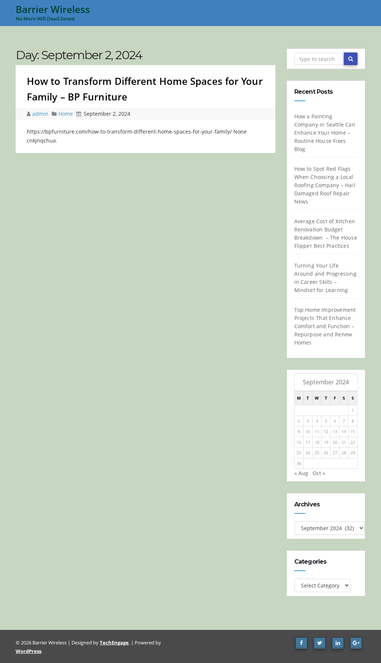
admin (41, 113)
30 (299, 463)
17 (307, 442)
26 (326, 452)
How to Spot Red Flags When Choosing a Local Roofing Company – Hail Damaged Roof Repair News (324, 185)
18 (317, 442)
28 (344, 452)
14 (344, 431)
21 (344, 442)
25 (317, 452)
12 (326, 431)
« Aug (301, 473)
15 (352, 431)
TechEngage (114, 642)
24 (307, 452)
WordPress (28, 651)
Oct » (319, 473)
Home (65, 113)
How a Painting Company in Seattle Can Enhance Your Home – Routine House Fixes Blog (324, 133)
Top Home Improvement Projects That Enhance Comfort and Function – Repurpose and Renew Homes (325, 326)
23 (299, 452)
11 (317, 431)
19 (326, 442)
